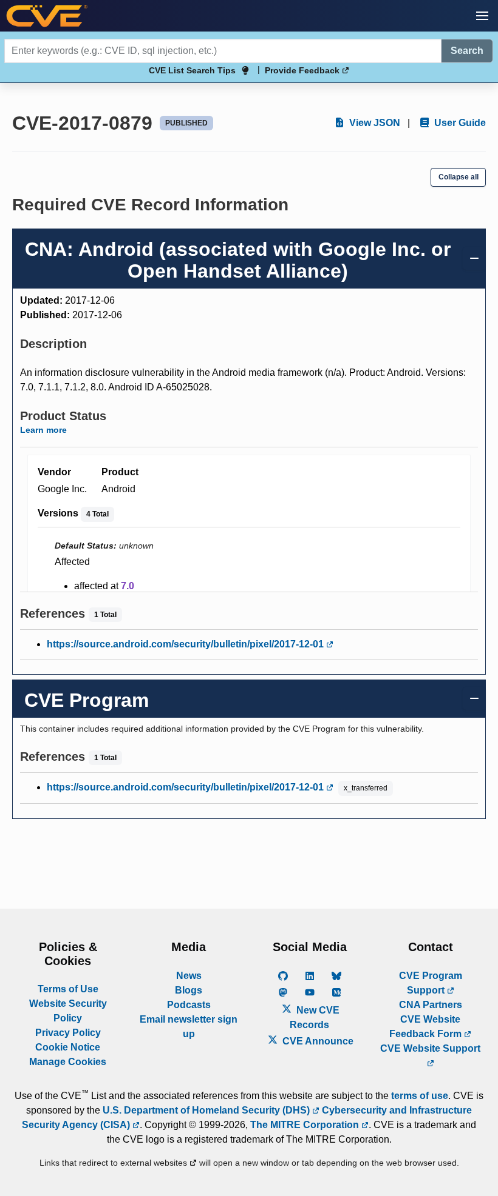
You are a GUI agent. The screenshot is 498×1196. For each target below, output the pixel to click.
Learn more (43, 430)
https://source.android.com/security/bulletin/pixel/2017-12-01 (186, 644)
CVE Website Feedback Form (426, 1026)
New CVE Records (314, 1017)
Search (467, 50)
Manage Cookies (67, 1062)
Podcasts (189, 1005)
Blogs (188, 990)
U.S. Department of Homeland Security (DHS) (207, 1110)
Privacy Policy (68, 1032)
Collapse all (458, 177)
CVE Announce (316, 1041)
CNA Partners (430, 1005)
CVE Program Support (430, 982)
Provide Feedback (303, 70)
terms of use (419, 1096)
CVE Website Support (430, 1048)
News (189, 975)
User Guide (459, 123)
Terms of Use (68, 989)
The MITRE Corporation (305, 1125)
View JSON (373, 123)
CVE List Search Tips (192, 70)
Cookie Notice (67, 1047)
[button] (482, 16)
